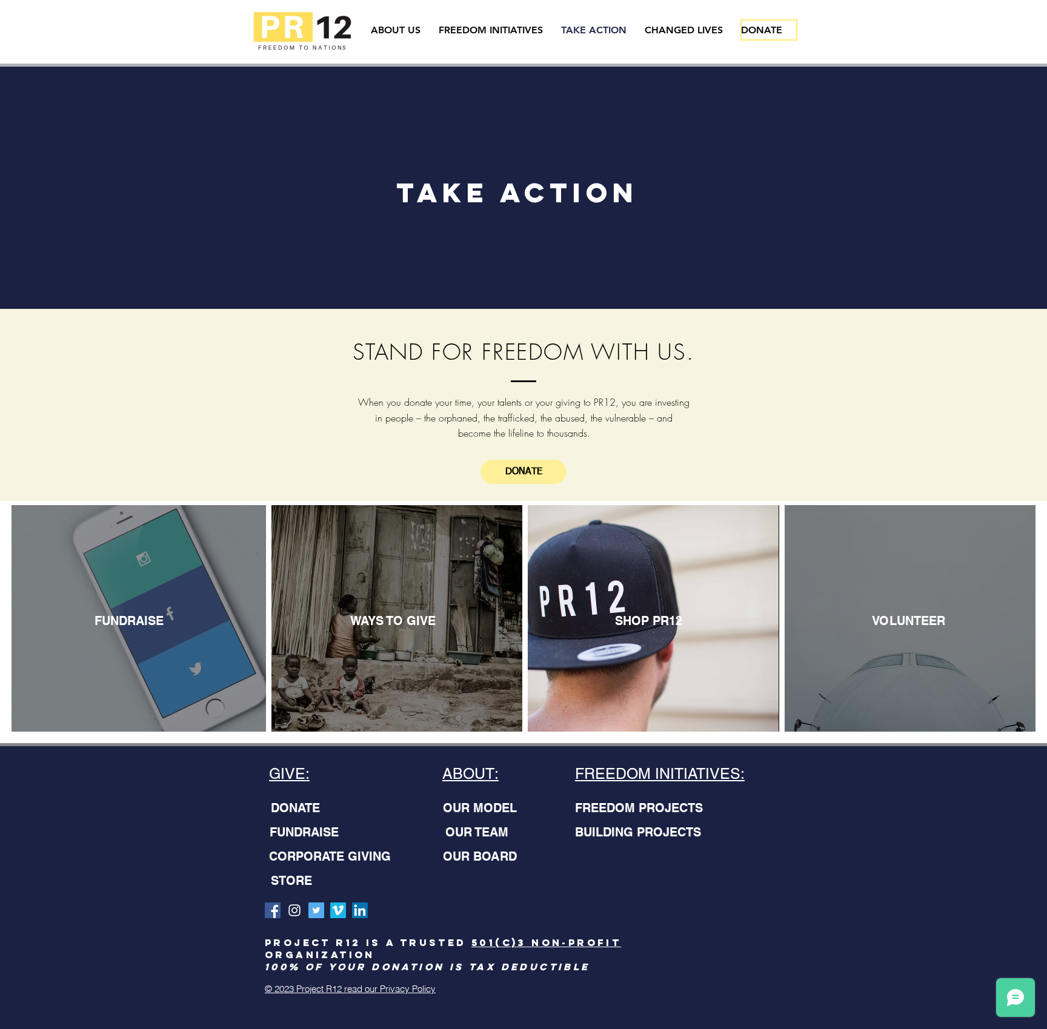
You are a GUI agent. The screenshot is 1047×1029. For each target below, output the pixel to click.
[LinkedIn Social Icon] (360, 910)
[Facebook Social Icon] (273, 910)
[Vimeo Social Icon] (338, 910)
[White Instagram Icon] (294, 910)
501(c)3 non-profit (546, 942)
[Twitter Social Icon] (316, 910)
